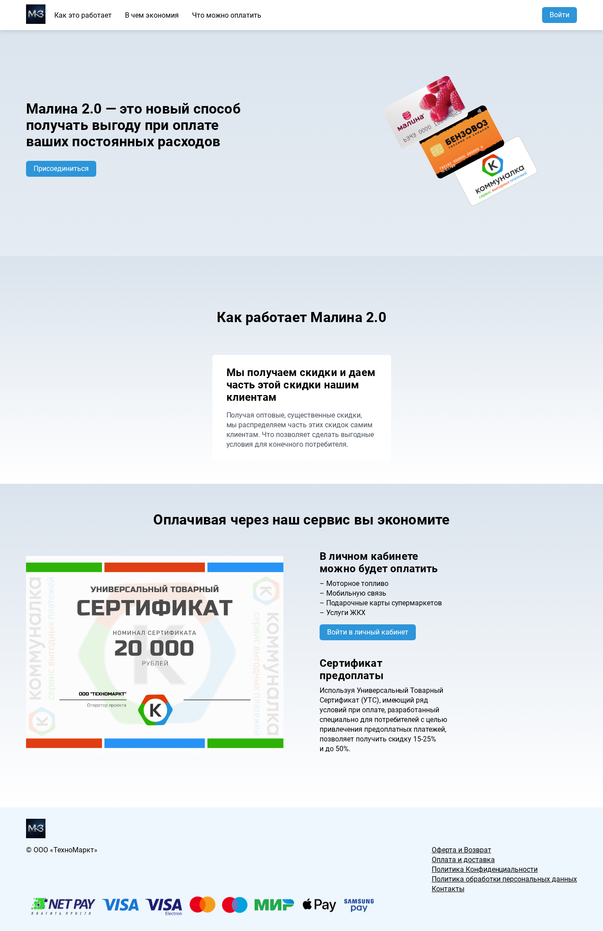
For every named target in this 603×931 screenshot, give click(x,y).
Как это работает (83, 15)
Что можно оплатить (226, 15)
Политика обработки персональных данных (504, 879)
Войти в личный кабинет (367, 632)
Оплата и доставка (463, 859)
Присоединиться (61, 168)
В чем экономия (152, 15)
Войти (559, 15)
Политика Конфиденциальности (485, 869)
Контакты (448, 889)
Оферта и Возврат (461, 850)
